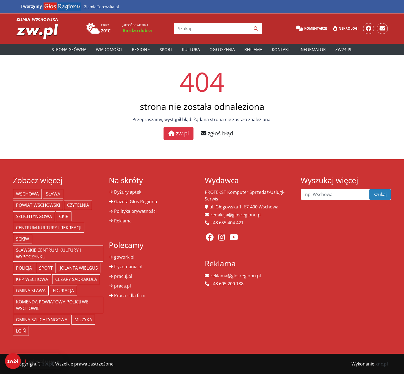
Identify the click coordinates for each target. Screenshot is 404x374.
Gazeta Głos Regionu (135, 202)
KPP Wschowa (32, 279)
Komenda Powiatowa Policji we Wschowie (52, 305)
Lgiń (21, 331)
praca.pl (122, 286)
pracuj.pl (123, 276)
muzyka (83, 320)
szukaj (380, 194)
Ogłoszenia (222, 49)
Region (139, 49)
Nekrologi (349, 28)
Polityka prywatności (135, 211)
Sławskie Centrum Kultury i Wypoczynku (48, 253)
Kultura (191, 49)
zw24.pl (343, 49)
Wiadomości (109, 49)
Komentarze (315, 28)
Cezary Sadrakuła (76, 279)
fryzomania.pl (128, 267)
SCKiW (22, 239)
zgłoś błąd (219, 133)
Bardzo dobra (137, 30)
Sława (53, 194)
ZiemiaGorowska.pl (101, 6)
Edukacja (63, 291)
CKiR (63, 216)
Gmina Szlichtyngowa (41, 320)
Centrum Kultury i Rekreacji (48, 228)
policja (24, 268)
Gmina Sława (31, 291)
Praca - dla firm (129, 295)
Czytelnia (78, 205)
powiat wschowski (38, 205)
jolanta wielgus (79, 268)
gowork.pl (124, 257)
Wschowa (27, 194)
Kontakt (281, 49)
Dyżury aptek (127, 192)
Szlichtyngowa (34, 216)
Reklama (253, 49)
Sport (166, 49)
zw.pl (182, 133)
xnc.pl (381, 364)
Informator (313, 49)
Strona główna (69, 49)
